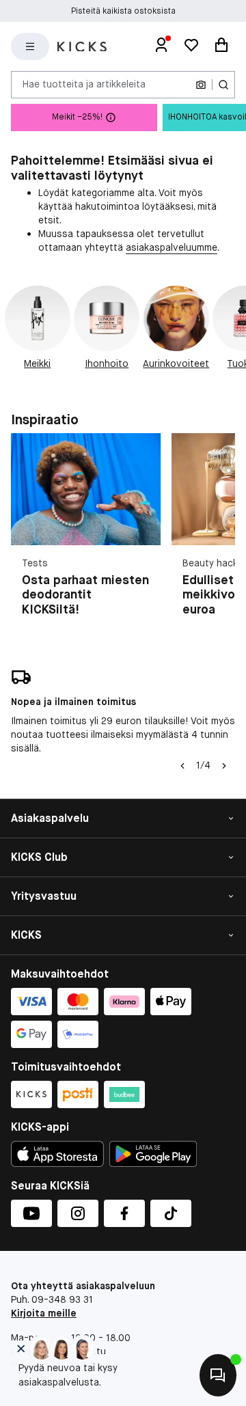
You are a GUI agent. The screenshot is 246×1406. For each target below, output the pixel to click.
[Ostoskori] (221, 46)
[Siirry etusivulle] (82, 47)
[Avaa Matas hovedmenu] (30, 46)
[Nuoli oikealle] (224, 766)
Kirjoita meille (44, 1313)
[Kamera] (201, 85)
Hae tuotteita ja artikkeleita (84, 84)
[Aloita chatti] (218, 1375)
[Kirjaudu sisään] (161, 46)
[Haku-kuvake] (223, 85)
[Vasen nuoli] (182, 766)
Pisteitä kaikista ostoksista (123, 10)
